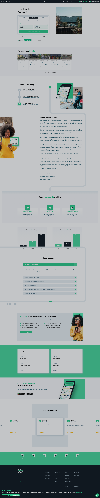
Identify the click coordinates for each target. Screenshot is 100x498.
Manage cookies (6, 495)
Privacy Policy (79, 492)
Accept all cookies (15, 495)
